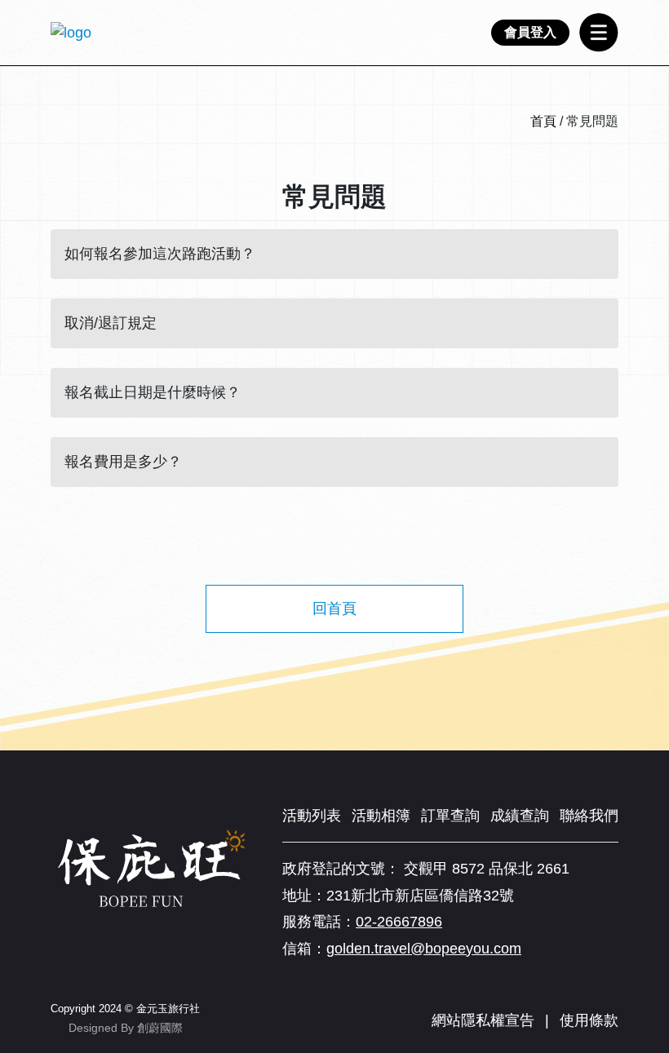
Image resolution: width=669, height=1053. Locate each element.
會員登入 (530, 32)
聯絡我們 (589, 815)
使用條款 (589, 1020)
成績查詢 (519, 815)
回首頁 (334, 608)
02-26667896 (399, 922)
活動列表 (311, 815)
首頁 (543, 121)
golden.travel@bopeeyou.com (423, 948)
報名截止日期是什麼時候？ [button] (152, 392)
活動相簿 (381, 815)
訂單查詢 (450, 815)
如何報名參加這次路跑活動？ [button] (159, 254)
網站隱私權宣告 (483, 1020)
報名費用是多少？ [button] (123, 461)
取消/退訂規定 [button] (110, 323)
